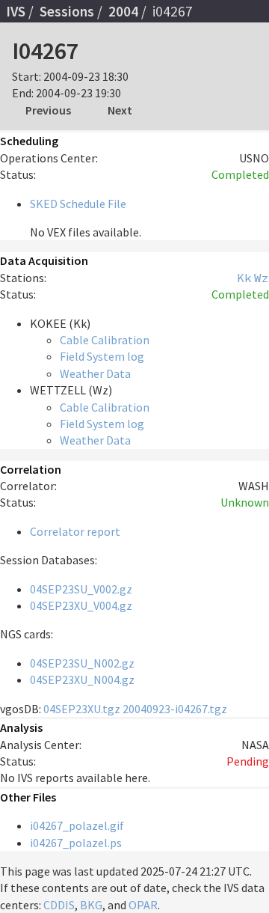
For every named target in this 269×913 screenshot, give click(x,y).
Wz (261, 277)
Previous (48, 110)
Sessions (67, 11)
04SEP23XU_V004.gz (81, 605)
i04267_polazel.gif (77, 825)
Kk (244, 277)
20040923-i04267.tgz (175, 708)
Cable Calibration (104, 339)
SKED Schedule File (78, 203)
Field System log (102, 356)
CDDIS (59, 904)
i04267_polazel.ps (76, 842)
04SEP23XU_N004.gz (82, 679)
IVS (15, 11)
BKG (91, 904)
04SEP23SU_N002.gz (82, 663)
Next (120, 110)
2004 (123, 11)
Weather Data (95, 373)
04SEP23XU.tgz (81, 708)
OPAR (143, 904)
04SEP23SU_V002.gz (81, 588)
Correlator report (75, 531)
